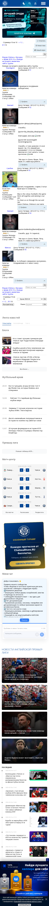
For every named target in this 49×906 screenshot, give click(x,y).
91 (30, 70)
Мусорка (19, 57)
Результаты (39, 512)
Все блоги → (24, 369)
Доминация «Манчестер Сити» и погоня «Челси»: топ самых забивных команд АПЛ (15, 809)
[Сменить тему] (24, 3)
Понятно (24, 620)
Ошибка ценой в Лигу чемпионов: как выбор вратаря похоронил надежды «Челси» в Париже (29, 350)
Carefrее (10, 168)
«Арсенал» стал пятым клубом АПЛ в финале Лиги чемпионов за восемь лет (16, 793)
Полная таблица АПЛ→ (24, 451)
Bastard (10, 105)
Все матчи (9, 512)
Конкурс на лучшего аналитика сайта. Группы (12, 61)
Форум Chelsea (8, 57)
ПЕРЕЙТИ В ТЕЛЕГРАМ (22, 33)
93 (29, 170)
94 (30, 213)
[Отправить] (42, 635)
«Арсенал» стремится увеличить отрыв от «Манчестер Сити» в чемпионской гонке (14, 853)
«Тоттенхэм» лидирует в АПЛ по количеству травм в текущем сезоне (16, 837)
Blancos (8, 248)
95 (25, 250)
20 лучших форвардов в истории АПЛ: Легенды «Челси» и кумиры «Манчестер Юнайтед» (26, 430)
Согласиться (24, 905)
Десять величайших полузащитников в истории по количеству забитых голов (25, 419)
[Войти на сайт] (35, 3)
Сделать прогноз (25, 563)
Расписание (24, 512)
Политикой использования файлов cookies (28, 901)
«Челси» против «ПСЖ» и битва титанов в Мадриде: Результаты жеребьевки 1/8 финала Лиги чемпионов (26, 360)
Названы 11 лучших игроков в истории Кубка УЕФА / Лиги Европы (25, 409)
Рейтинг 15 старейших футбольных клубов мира (25, 399)
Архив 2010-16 (9, 59)
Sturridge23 (10, 68)
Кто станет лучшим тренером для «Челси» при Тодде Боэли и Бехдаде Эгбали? (28, 340)
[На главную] (5, 3)
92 (30, 107)
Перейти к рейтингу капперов (31, 893)
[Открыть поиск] (29, 3)
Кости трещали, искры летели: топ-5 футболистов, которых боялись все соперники (24, 388)
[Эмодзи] (37, 634)
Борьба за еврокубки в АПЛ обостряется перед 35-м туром (16, 822)
